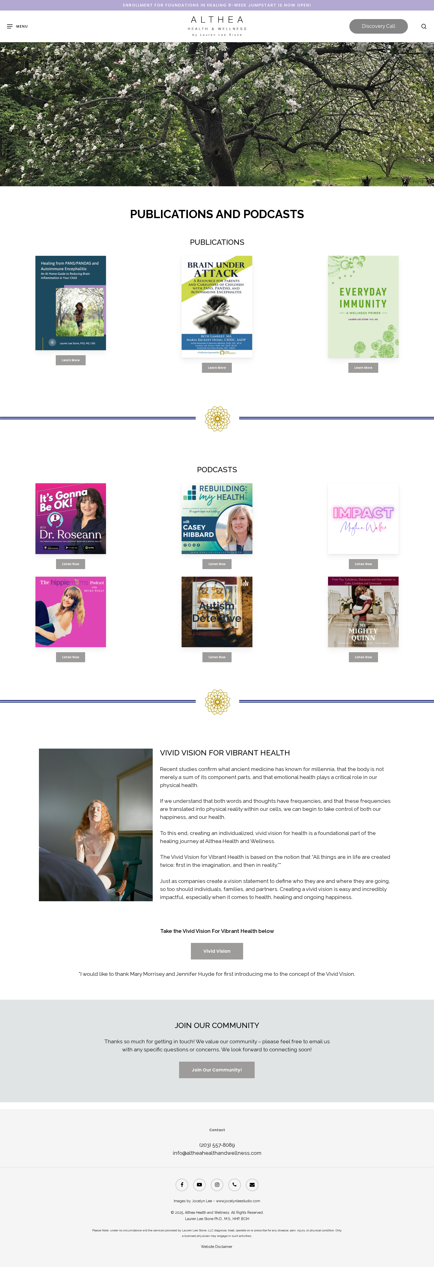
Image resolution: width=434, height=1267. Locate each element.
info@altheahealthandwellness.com (217, 1153)
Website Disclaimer (217, 1247)
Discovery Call (378, 26)
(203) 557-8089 (217, 1145)
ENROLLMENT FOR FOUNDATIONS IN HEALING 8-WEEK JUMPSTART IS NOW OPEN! (217, 5)
